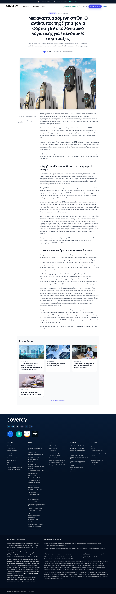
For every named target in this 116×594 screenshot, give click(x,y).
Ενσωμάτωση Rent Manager (14, 467)
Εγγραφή (93, 455)
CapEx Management (33, 494)
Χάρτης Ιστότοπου (74, 472)
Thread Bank (10, 465)
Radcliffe (93, 465)
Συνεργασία (93, 458)
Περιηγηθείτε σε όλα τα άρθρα (58, 400)
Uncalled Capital (32, 497)
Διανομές (9, 453)
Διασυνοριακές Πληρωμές (34, 502)
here (93, 564)
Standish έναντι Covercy (34, 529)
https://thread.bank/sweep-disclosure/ (28, 573)
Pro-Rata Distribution (34, 480)
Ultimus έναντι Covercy (34, 526)
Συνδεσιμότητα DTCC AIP (34, 510)
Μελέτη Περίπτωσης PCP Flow (57, 462)
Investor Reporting (33, 457)
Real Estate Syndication (35, 478)
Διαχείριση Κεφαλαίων (33, 487)
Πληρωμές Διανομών (33, 473)
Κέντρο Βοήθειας (53, 448)
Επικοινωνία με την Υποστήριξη (98, 453)
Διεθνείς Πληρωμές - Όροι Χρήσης (78, 446)
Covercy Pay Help (54, 453)
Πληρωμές (9, 455)
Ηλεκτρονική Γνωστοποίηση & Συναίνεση (77, 468)
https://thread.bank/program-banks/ (17, 577)
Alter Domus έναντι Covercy (35, 524)
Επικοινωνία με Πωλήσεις (55, 455)
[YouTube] (22, 426)
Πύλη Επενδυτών (11, 448)
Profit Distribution (33, 485)
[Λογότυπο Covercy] (17, 420)
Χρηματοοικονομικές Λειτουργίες (15, 458)
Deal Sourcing (32, 464)
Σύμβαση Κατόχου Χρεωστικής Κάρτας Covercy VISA (77, 462)
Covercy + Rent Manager (14, 469)
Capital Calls (31, 462)
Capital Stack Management (35, 470)
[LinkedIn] (8, 426)
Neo (8, 462)
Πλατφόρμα (10, 446)
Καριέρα (93, 448)
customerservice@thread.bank (15, 579)
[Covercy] (12, 6)
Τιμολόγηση (36, 6)
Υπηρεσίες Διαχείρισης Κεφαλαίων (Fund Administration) (36, 505)
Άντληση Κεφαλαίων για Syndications (34, 516)
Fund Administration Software (36, 490)
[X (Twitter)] (17, 426)
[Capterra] (26, 426)
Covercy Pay (94, 462)
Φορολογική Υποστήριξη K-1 (35, 513)
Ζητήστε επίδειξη (53, 458)
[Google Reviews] (31, 426)
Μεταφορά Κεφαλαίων (33, 499)
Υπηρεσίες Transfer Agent (35, 508)
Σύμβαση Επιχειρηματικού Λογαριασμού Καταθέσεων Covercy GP (79, 457)
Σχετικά (93, 446)
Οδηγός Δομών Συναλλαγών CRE (57, 465)
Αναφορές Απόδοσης (33, 459)
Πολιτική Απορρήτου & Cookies (78, 450)
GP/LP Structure (32, 475)
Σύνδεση (85, 6)
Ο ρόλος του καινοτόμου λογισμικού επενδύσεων (26, 121)
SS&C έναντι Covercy (33, 519)
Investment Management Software (35, 449)
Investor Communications (35, 454)
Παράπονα (72, 453)
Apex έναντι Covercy (33, 522)
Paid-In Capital (32, 492)
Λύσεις (29, 446)
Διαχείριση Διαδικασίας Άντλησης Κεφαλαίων (36, 467)
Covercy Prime (11, 460)
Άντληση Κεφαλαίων (12, 450)
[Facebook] (13, 426)
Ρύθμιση (72, 465)
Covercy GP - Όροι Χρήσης (77, 448)
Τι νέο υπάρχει (52, 450)
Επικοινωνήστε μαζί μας (96, 450)
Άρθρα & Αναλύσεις (54, 446)
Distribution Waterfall (34, 482)
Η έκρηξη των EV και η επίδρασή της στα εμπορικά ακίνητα (27, 117)
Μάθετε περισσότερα (73, 1)
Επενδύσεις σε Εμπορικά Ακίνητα (57, 460)
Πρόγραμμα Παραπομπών (97, 460)
